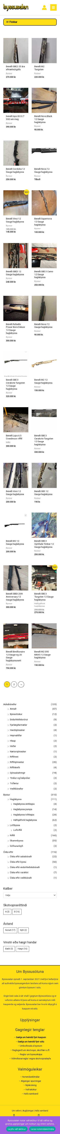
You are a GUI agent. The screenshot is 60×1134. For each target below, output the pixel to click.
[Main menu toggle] (53, 7)
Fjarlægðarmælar (18, 724)
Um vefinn (16, 1111)
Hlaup (13, 740)
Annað (13, 708)
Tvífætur (14, 783)
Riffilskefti (15, 767)
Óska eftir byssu (18, 861)
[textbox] (28, 895)
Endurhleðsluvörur (19, 719)
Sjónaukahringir (17, 772)
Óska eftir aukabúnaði (21, 856)
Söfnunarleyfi (16, 846)
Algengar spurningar (31, 1081)
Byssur (6, 794)
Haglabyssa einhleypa (23, 804)
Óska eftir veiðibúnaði (21, 877)
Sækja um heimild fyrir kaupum (31, 1037)
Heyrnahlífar (16, 735)
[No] (56, 1125)
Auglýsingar (27, 1111)
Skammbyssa (16, 840)
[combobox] (30, 895)
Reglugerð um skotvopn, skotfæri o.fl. (31, 1050)
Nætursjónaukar (18, 751)
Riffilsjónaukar (17, 762)
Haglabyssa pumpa (22, 809)
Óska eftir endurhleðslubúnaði (25, 867)
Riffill (12, 835)
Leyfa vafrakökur (17, 1129)
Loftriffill (17, 830)
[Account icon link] (44, 7)
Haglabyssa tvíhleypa (23, 814)
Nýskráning (31, 1085)
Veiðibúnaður (16, 788)
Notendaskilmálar (31, 1076)
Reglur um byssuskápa (31, 1054)
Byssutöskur (16, 714)
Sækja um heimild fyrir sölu (31, 1041)
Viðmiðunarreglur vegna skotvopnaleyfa (31, 1058)
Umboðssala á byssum (31, 1045)
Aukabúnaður (9, 704)
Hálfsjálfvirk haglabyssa (25, 820)
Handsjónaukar (17, 730)
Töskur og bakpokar (20, 778)
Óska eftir (8, 852)
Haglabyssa (16, 799)
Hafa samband (31, 1093)
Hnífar (13, 746)
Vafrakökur (31, 1089)
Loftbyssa (15, 825)
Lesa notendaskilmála (42, 1129)
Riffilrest (14, 756)
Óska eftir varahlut (19, 872)
